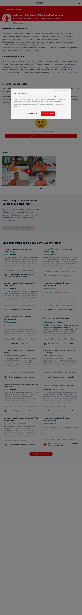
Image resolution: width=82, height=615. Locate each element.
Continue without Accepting (62, 91)
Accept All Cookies (48, 113)
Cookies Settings (33, 113)
